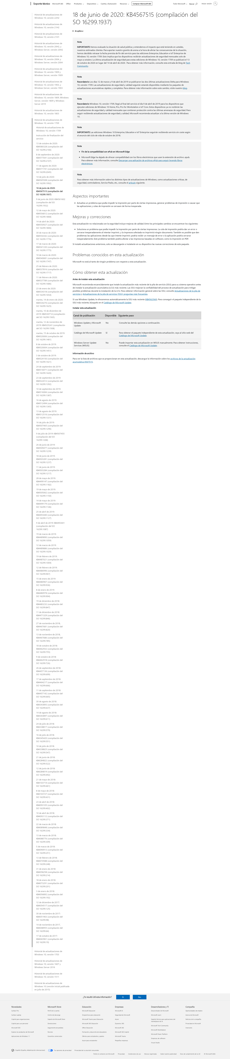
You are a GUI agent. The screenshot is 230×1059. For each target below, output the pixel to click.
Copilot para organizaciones (20, 1019)
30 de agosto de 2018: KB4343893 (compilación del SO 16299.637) (49, 704)
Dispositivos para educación (91, 1015)
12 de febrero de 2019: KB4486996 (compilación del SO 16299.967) (49, 570)
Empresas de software (158, 1038)
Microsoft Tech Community (159, 1026)
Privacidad (121, 1054)
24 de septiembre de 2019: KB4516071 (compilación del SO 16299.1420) (49, 369)
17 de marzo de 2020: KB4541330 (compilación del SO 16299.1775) (49, 247)
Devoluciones (52, 1023)
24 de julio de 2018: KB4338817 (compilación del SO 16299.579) (49, 726)
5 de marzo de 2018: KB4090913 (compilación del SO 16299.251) (49, 849)
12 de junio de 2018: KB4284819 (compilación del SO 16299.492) (49, 771)
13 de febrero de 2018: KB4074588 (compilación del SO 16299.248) (49, 860)
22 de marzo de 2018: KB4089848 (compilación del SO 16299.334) (49, 827)
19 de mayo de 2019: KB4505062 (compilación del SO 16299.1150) (49, 492)
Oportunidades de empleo (194, 1011)
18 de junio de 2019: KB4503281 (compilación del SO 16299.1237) (49, 459)
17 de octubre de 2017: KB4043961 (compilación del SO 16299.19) (49, 939)
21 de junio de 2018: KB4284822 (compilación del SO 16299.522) (49, 760)
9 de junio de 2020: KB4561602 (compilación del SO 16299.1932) (50, 202)
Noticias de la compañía (193, 1019)
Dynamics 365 (119, 1023)
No (139, 997)
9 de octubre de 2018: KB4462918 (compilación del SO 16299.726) (49, 659)
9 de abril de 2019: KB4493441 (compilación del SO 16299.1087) (50, 526)
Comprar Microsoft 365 (142, 4)
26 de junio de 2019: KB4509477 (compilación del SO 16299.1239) (49, 447)
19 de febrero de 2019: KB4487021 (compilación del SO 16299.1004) (49, 559)
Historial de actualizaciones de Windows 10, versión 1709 (48, 121)
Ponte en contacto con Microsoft (103, 1054)
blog (185, 88)
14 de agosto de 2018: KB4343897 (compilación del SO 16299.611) (49, 715)
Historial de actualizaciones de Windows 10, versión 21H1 (48, 35)
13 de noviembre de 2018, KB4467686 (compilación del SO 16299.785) (49, 637)
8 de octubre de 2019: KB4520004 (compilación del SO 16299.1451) (49, 347)
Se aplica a (79, 31)
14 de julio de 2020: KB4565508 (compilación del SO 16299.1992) (49, 180)
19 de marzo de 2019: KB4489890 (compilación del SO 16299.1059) (49, 537)
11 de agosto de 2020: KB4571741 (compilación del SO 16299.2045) (49, 168)
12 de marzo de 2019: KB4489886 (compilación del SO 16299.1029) (49, 548)
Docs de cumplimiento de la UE (190, 1054)
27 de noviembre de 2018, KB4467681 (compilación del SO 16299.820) (49, 626)
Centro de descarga (54, 1015)
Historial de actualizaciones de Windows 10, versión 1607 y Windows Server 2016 (48, 964)
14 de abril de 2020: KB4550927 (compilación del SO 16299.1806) (49, 224)
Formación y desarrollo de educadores (94, 1032)
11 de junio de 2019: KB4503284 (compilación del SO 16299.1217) (49, 470)
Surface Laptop (16, 1015)
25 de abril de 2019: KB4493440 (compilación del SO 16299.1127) (49, 514)
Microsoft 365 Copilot (122, 1032)
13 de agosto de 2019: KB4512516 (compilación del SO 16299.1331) (49, 414)
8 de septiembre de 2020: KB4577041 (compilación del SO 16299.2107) (49, 157)
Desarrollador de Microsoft (160, 1011)
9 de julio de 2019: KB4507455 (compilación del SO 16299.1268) (50, 436)
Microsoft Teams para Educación (92, 1019)
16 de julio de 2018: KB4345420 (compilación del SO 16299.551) (49, 738)
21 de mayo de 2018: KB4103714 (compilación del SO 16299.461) (49, 782)
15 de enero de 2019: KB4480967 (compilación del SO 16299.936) (49, 581)
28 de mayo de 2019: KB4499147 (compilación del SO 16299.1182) (49, 481)
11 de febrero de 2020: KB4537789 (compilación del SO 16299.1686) (49, 280)
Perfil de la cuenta (53, 1011)
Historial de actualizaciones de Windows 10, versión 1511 (48, 975)
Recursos (123, 4)
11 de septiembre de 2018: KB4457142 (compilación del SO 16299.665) (49, 693)
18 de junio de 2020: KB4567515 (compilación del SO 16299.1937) (49, 191)
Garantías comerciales (55, 1036)
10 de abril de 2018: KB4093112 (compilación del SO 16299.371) (49, 816)
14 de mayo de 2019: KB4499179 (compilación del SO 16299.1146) (49, 503)
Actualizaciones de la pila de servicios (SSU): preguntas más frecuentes (115, 294)
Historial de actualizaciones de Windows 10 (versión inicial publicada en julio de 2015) (51, 986)
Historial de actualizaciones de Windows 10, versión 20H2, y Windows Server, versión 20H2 (48, 46)
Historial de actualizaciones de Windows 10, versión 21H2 (48, 26)
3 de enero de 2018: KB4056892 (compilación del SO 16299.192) (49, 894)
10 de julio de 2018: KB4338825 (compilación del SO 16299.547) (49, 749)
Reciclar (50, 1032)
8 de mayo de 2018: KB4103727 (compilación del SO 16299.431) (49, 793)
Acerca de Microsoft (192, 1015)
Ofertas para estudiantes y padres (93, 1036)
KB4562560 (151, 299)
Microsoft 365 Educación (90, 1023)
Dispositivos (91, 4)
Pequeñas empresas (121, 1040)
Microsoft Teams (120, 1036)
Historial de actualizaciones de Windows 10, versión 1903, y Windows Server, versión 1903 (48, 84)
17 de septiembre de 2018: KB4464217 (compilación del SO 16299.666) (49, 682)
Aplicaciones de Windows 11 (20, 1036)
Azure (117, 1019)
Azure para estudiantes (89, 1040)
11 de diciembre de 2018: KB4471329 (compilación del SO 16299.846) (49, 615)
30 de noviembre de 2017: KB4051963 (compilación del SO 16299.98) (49, 916)
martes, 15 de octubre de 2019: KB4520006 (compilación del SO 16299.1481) (50, 336)
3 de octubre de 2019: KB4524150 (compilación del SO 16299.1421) (49, 358)
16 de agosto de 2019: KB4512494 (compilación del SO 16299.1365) (49, 403)
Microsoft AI (119, 1011)
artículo (132, 182)
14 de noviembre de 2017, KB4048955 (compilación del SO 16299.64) (49, 927)
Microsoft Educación (88, 1011)
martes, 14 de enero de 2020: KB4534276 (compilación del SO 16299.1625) (49, 302)
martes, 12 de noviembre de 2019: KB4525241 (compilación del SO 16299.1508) (50, 325)
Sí (123, 997)
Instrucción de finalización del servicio (49, 137)
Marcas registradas (150, 1054)
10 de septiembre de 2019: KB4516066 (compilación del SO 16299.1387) (49, 392)
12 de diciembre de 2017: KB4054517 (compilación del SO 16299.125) (49, 905)
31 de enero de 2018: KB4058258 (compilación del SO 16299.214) (49, 872)
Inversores (189, 1028)
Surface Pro (15, 1011)
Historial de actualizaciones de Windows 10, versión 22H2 (48, 16)
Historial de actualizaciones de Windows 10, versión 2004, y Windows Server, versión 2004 (48, 59)
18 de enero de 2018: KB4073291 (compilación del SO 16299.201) (49, 883)
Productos (78, 4)
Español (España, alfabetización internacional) (30, 1050)
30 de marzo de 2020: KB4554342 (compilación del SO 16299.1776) (49, 235)
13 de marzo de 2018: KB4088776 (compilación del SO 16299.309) (49, 838)
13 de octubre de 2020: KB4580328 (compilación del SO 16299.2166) (49, 146)
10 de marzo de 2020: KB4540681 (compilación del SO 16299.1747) (49, 258)
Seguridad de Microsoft (122, 1015)
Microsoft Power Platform (159, 1034)
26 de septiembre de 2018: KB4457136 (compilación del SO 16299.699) (49, 671)
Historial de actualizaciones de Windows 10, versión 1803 (48, 112)
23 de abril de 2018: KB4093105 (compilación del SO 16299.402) (49, 805)
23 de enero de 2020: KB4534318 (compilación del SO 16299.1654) (49, 291)
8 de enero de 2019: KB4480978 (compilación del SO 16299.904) (49, 593)
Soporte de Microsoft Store (56, 1019)
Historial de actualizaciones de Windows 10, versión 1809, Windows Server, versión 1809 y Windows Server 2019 (51, 99)
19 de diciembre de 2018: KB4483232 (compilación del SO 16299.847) (49, 604)
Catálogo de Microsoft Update (117, 302)
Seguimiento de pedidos (55, 1028)
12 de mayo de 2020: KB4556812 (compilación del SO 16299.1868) (49, 213)
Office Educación (87, 1028)
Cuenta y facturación (108, 4)
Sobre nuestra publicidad (168, 1054)
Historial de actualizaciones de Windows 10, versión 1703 (48, 953)
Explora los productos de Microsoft (22, 1032)
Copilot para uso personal (19, 1023)
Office (68, 4)
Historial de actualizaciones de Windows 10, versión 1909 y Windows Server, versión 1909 (48, 72)
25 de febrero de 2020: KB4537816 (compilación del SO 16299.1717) (49, 269)
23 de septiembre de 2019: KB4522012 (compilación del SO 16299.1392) (49, 380)
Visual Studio (155, 1043)
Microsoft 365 (57, 4)
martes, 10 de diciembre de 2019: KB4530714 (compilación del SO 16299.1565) (50, 313)
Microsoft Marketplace (158, 1030)
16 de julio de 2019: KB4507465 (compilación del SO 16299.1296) (49, 425)
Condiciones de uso (134, 1054)
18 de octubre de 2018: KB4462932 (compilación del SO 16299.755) (49, 648)
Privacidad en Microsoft (193, 1023)
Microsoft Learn (156, 1015)
